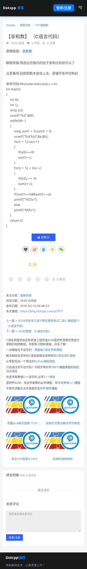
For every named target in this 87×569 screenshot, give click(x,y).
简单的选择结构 (63, 458)
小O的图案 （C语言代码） (34, 331)
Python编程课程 (44, 361)
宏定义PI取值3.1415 (24, 458)
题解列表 (25, 25)
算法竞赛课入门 (65, 382)
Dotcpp (13, 8)
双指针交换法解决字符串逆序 (63, 423)
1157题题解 (41, 25)
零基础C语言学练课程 (48, 349)
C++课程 (49, 376)
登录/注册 (63, 8)
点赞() (45, 237)
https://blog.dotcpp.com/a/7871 (41, 311)
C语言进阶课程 (65, 355)
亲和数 (27, 51)
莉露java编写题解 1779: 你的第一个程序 (24, 423)
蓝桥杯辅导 (44, 388)
